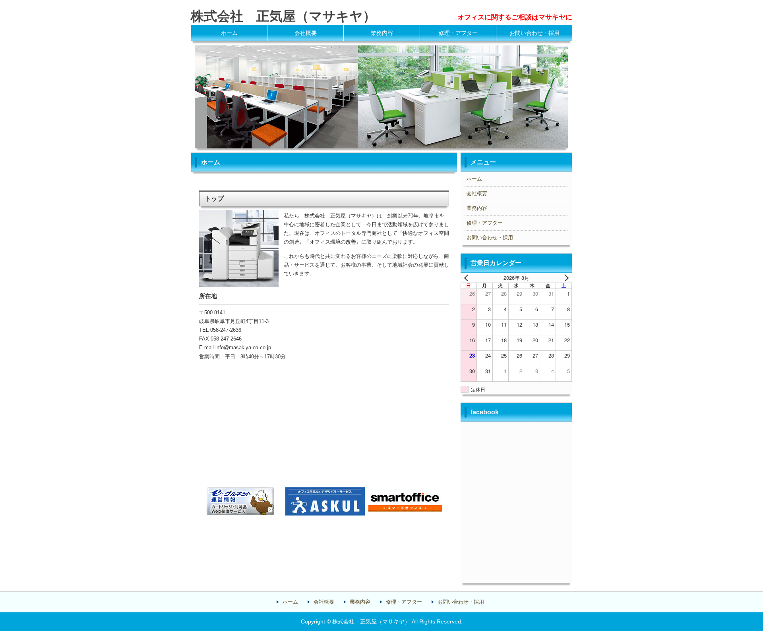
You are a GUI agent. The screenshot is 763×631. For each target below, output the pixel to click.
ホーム (229, 33)
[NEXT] (564, 278)
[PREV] (468, 278)
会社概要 (305, 33)
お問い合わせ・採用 (534, 33)
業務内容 (382, 33)
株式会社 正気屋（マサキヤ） (283, 16)
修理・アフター (458, 33)
